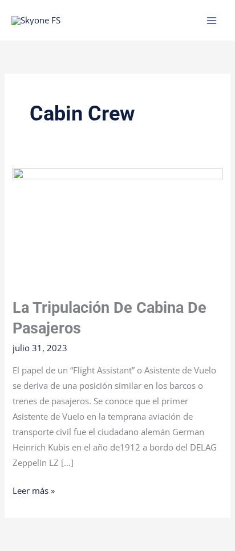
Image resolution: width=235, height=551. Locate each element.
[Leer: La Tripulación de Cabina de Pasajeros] (117, 225)
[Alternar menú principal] (212, 21)
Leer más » (34, 489)
